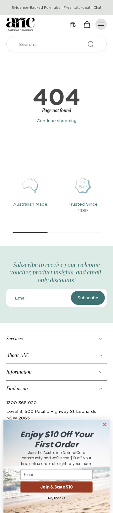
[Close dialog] (104, 424)
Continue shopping (57, 120)
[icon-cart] (87, 24)
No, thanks (56, 497)
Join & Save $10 (56, 487)
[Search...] (90, 44)
